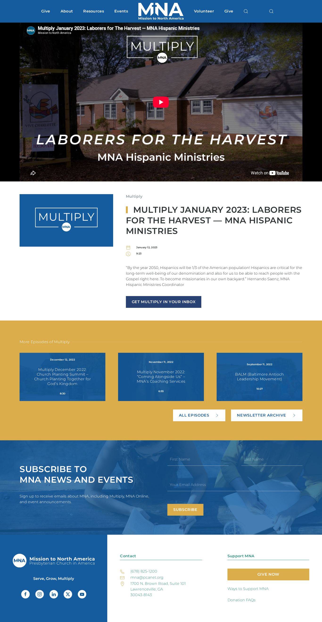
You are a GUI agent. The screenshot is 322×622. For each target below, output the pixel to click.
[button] (246, 11)
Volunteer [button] (204, 11)
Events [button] (121, 11)
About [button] (67, 11)
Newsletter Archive (261, 415)
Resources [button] (93, 11)
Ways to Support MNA (247, 588)
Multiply (134, 196)
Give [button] (45, 11)
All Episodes (194, 415)
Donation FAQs (241, 600)
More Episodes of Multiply (45, 342)
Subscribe (185, 509)
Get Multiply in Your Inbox (164, 302)
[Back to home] (161, 11)
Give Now (268, 574)
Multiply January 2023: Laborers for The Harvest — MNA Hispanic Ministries (214, 220)
